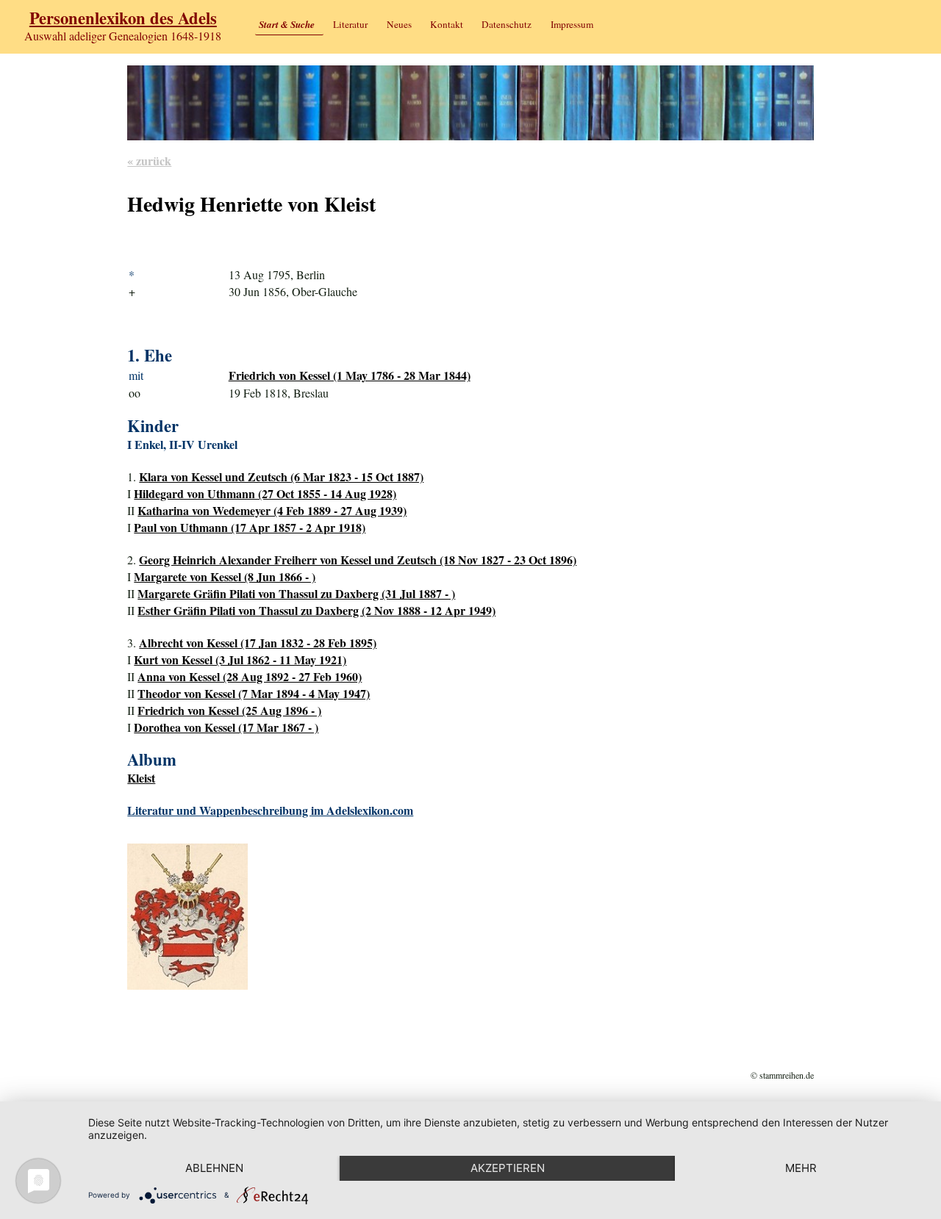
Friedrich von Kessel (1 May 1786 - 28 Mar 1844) (349, 375)
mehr (801, 1168)
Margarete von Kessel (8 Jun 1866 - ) (224, 576)
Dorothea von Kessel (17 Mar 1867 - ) (226, 727)
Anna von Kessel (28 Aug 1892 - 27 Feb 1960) (249, 676)
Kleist (141, 777)
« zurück (149, 160)
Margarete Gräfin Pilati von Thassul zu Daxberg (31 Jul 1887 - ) (296, 593)
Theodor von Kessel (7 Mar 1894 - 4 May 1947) (253, 693)
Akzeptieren (507, 1168)
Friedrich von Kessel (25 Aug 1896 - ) (229, 710)
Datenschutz (507, 24)
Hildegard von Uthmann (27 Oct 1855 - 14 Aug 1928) (265, 493)
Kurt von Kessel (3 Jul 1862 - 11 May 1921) (240, 659)
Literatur (350, 24)
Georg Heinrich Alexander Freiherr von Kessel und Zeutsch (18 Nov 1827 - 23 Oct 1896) (357, 559)
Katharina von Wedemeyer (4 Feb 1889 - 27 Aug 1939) (272, 510)
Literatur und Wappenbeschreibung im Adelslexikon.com (270, 810)
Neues (399, 24)
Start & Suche (287, 24)
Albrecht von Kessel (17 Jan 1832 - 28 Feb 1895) (257, 642)
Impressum (572, 24)
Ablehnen (214, 1168)
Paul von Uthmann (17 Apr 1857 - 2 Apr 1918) (249, 527)
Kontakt (446, 24)
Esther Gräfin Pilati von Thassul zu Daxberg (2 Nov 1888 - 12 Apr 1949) (316, 610)
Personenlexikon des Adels (123, 18)
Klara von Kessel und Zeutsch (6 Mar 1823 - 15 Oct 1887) (281, 476)
